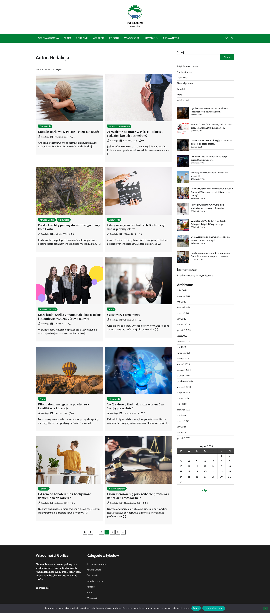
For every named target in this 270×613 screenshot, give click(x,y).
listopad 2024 (183, 375)
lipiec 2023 (182, 404)
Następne (123, 532)
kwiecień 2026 (183, 307)
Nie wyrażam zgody (214, 608)
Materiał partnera (48, 309)
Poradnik (82, 38)
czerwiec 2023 (183, 409)
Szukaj (180, 52)
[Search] (232, 38)
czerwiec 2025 (183, 341)
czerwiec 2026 (183, 296)
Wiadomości (132, 38)
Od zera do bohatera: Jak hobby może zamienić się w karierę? (64, 496)
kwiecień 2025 (183, 352)
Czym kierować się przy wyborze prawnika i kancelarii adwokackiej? (138, 496)
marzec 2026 (183, 313)
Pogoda (114, 38)
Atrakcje (98, 38)
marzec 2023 (183, 421)
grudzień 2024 (184, 370)
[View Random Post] (226, 38)
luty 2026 (181, 318)
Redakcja (45, 137)
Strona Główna (48, 38)
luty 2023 (181, 426)
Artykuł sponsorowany (119, 126)
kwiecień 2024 (183, 392)
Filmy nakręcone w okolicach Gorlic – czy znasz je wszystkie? (136, 227)
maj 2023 (181, 415)
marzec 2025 (183, 358)
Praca (67, 38)
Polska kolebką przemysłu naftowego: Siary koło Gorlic (69, 227)
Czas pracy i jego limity (123, 315)
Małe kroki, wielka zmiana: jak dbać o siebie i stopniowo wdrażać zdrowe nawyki (69, 316)
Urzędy (150, 38)
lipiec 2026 (182, 290)
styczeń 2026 (183, 324)
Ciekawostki (171, 38)
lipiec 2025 (182, 335)
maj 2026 (181, 301)
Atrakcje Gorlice (47, 219)
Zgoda (196, 608)
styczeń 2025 (183, 364)
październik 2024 (185, 381)
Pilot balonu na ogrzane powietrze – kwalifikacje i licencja (63, 406)
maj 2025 (181, 347)
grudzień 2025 (184, 330)
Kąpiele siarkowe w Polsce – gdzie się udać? (68, 132)
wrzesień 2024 (184, 387)
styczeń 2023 (183, 432)
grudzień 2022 (183, 438)
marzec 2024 (183, 398)
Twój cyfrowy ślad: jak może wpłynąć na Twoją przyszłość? (135, 406)
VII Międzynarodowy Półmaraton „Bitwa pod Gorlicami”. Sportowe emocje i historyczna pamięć (212, 192)
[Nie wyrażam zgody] (265, 608)
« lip (204, 490)
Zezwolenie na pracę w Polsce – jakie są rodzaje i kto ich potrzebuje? (134, 133)
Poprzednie (85, 532)
